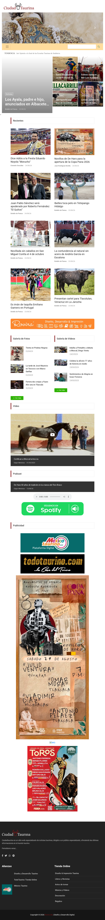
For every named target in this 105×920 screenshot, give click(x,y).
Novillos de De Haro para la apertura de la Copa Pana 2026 (72, 156)
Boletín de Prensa (17, 210)
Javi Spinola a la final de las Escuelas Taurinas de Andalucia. (65, 97)
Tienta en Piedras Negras (37, 344)
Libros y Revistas (62, 875)
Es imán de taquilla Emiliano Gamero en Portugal (27, 302)
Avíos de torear (61, 881)
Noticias (9, 90)
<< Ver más (17, 394)
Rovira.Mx (49, 911)
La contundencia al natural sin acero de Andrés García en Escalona (71, 250)
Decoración (60, 892)
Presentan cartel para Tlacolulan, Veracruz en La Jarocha (73, 296)
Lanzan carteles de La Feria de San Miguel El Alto (90, 97)
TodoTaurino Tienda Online (25, 876)
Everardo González (17, 162)
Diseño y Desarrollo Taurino (26, 870)
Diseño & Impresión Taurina (67, 869)
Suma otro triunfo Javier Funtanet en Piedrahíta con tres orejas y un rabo (64, 72)
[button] (9, 25)
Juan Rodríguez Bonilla (62, 162)
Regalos (58, 897)
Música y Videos (62, 886)
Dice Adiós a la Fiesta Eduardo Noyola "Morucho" (28, 156)
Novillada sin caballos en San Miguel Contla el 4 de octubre (27, 249)
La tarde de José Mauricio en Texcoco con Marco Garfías (37, 365)
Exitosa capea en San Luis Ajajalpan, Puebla (90, 72)
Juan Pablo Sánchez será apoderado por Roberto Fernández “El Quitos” (30, 202)
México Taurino (20, 882)
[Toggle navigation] (7, 42)
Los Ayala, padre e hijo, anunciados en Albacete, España (26, 98)
